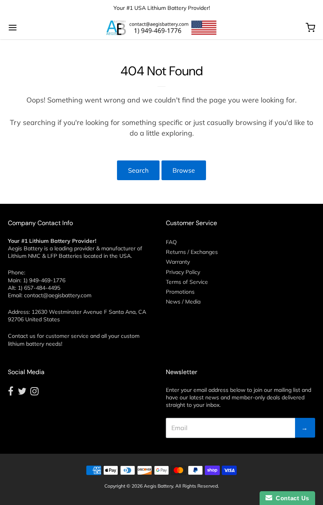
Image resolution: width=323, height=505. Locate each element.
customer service (67, 335)
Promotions (180, 291)
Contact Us (290, 498)
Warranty (178, 261)
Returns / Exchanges (192, 251)
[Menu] (38, 27)
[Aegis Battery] (161, 27)
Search (138, 170)
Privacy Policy (183, 272)
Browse (184, 170)
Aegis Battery (158, 486)
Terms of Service (187, 281)
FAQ (171, 242)
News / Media (183, 301)
